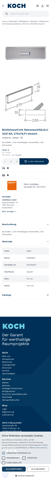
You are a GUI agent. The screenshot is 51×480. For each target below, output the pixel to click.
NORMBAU (34, 184)
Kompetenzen (8, 359)
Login (4, 409)
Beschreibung (9, 224)
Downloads (7, 397)
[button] (25, 475)
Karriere (5, 371)
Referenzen (7, 362)
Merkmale (7, 241)
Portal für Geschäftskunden (14, 394)
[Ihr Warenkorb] (47, 6)
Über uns (6, 356)
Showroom (7, 368)
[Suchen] (6, 14)
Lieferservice (8, 415)
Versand (18, 155)
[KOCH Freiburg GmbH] (16, 6)
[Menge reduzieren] (5, 161)
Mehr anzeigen (8, 211)
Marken (5, 383)
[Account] (42, 6)
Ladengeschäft (8, 365)
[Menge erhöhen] (17, 161)
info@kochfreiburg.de (12, 431)
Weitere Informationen (38, 448)
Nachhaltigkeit (8, 373)
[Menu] (3, 6)
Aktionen (6, 385)
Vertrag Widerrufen (10, 400)
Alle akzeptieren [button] (14, 469)
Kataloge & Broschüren (12, 388)
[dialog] (25, 456)
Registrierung (8, 412)
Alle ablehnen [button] (38, 469)
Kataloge (6, 295)
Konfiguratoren (8, 391)
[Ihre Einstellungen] (37, 6)
